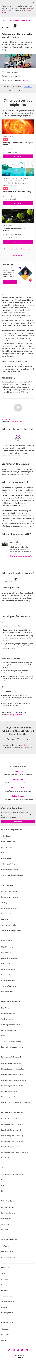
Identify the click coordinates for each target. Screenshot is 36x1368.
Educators (12, 91)
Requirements (28, 86)
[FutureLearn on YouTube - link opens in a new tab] (22, 1350)
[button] (18, 156)
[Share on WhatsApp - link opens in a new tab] (23, 739)
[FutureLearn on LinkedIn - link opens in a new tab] (26, 1350)
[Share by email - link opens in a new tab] (28, 739)
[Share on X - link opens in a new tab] (12, 739)
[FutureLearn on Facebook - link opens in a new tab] (9, 1350)
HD (21, 421)
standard (15, 421)
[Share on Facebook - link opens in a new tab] (7, 739)
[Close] (34, 3)
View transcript (6, 419)
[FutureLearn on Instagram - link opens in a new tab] (13, 1350)
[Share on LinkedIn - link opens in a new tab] (18, 739)
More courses (23, 91)
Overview (6, 86)
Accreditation (16, 86)
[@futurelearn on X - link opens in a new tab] (18, 1350)
